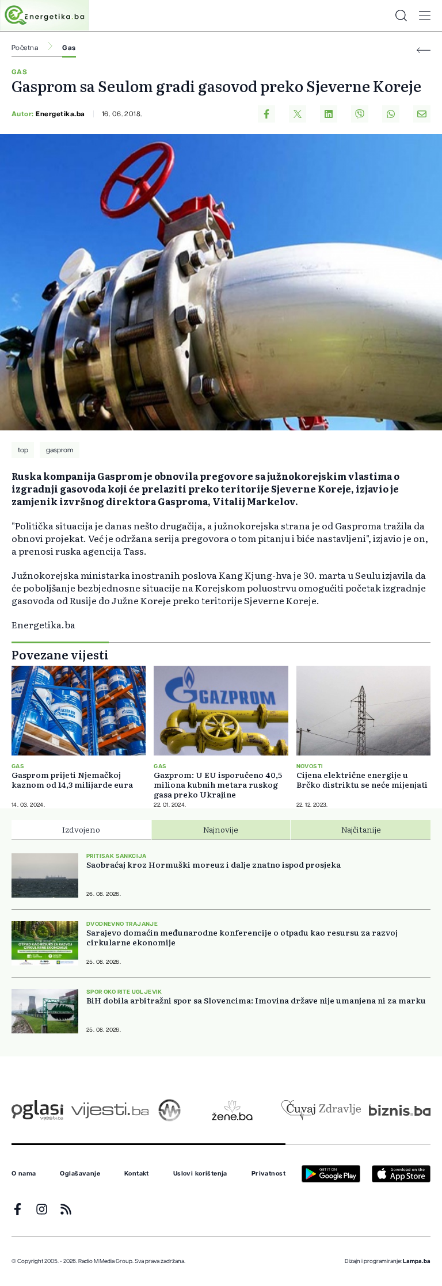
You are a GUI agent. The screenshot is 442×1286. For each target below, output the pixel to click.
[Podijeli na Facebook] (266, 114)
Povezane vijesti (60, 654)
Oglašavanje (80, 1174)
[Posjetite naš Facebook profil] (18, 1209)
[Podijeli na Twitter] (297, 114)
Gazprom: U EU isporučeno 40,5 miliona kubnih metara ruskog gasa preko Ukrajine (218, 784)
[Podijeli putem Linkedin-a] (328, 114)
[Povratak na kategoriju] (423, 50)
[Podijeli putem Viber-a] (359, 114)
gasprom (60, 450)
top (23, 450)
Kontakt (136, 1174)
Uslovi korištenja (200, 1174)
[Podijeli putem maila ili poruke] (421, 114)
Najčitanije (361, 829)
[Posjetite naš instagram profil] (42, 1209)
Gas (68, 47)
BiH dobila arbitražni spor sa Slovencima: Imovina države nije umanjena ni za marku (256, 1000)
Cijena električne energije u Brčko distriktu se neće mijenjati (362, 779)
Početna (25, 47)
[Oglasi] (37, 1110)
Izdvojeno (81, 829)
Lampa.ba (416, 1261)
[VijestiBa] (109, 1110)
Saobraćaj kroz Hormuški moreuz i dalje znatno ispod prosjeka (213, 864)
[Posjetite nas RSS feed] (66, 1209)
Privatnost (268, 1174)
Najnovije (220, 829)
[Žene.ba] (232, 1110)
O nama (24, 1174)
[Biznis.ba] (399, 1110)
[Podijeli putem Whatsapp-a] (390, 114)
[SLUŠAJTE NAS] (169, 1110)
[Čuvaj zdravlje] (320, 1110)
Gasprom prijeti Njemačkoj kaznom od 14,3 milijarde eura (72, 779)
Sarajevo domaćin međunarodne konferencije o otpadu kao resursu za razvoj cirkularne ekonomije (242, 937)
